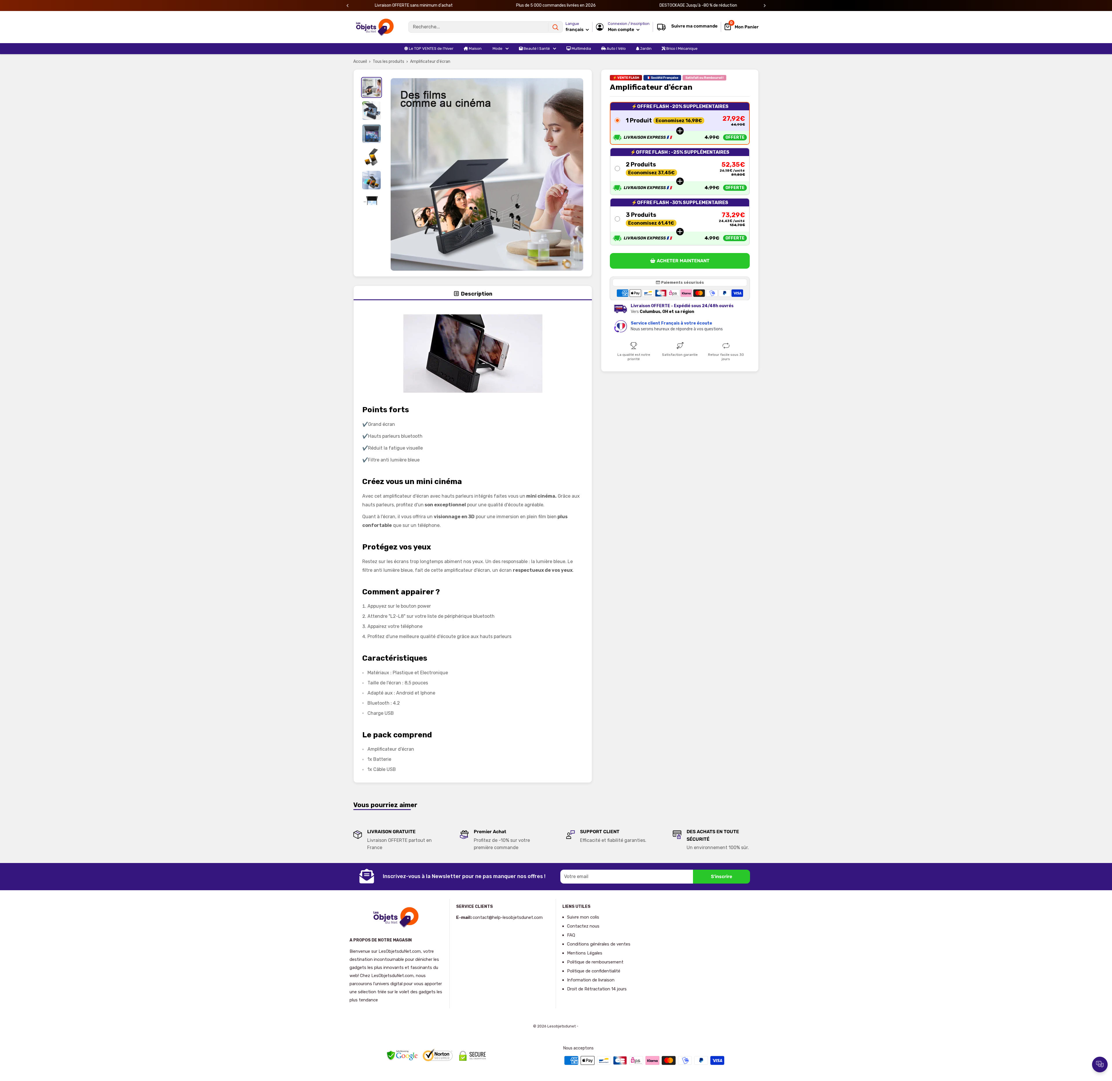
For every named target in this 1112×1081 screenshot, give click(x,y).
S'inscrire (721, 876)
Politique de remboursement (595, 962)
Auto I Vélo (616, 48)
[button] (680, 123)
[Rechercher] (555, 27)
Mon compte (621, 29)
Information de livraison (590, 980)
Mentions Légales (584, 953)
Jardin (645, 48)
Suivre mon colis (583, 917)
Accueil (360, 61)
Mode (497, 48)
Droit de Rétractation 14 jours (597, 989)
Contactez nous (583, 926)
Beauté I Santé (536, 48)
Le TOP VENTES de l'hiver (430, 48)
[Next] (765, 6)
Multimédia (581, 48)
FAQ (571, 935)
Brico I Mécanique (681, 48)
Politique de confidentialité (593, 971)
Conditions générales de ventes (598, 944)
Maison (475, 48)
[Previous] (348, 6)
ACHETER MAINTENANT (683, 261)
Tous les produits (388, 61)
